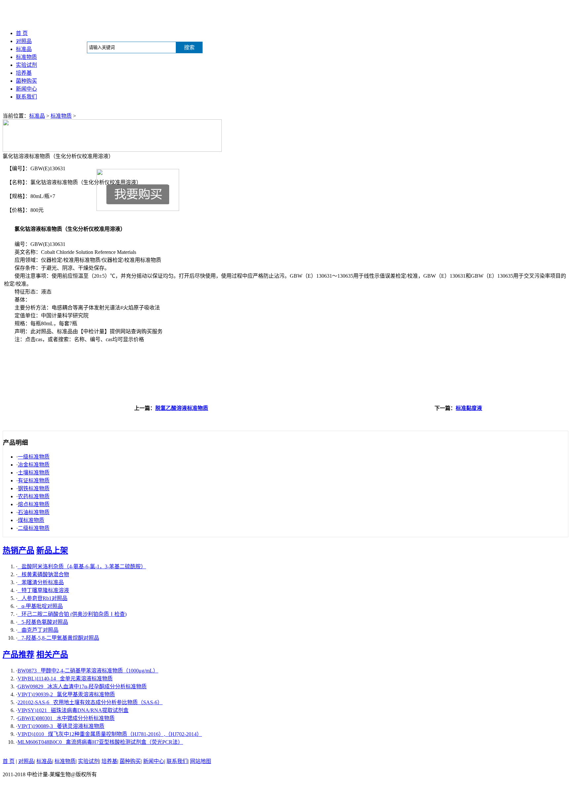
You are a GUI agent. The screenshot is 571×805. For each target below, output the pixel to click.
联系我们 (26, 97)
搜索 (189, 47)
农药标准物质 (34, 496)
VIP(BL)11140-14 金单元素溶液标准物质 (65, 678)
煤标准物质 (31, 520)
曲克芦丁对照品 (38, 630)
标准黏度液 (469, 408)
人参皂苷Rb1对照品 (42, 598)
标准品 (24, 49)
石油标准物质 (34, 512)
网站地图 (200, 761)
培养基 (24, 73)
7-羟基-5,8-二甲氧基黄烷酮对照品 (58, 638)
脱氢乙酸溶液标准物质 (181, 408)
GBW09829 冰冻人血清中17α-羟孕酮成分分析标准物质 (82, 686)
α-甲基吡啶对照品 (40, 606)
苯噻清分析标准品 (41, 582)
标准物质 (26, 57)
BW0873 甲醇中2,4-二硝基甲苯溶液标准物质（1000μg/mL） (88, 670)
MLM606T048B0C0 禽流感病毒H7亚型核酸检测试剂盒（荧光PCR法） (100, 742)
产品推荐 (18, 654)
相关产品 (52, 654)
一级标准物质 (34, 457)
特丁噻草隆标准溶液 (43, 590)
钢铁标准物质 (34, 488)
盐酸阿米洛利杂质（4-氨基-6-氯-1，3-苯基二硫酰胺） (82, 566)
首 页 (22, 33)
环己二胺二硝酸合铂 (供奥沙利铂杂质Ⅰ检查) (72, 614)
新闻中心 (26, 89)
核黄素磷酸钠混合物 (43, 574)
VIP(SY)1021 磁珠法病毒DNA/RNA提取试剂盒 (73, 710)
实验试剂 (26, 65)
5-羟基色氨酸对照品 (43, 622)
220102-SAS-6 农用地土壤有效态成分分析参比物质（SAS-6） (90, 702)
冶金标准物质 (34, 464)
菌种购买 (26, 81)
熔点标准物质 (34, 504)
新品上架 (52, 550)
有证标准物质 (34, 480)
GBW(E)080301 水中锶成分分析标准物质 (66, 718)
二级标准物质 (34, 528)
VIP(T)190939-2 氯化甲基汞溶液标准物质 (66, 694)
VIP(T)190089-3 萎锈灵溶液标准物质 (61, 726)
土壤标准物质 (34, 472)
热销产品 (18, 550)
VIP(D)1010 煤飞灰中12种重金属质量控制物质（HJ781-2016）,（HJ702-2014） (110, 734)
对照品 (24, 41)
